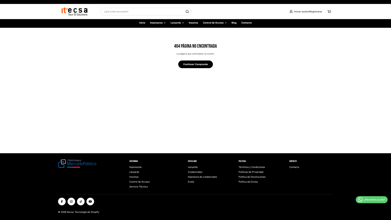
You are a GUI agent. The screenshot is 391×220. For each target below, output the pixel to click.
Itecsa (70, 212)
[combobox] (146, 11)
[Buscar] (187, 11)
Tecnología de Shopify (87, 212)
